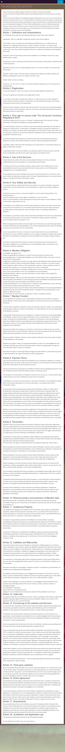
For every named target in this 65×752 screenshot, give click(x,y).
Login (60, 2)
